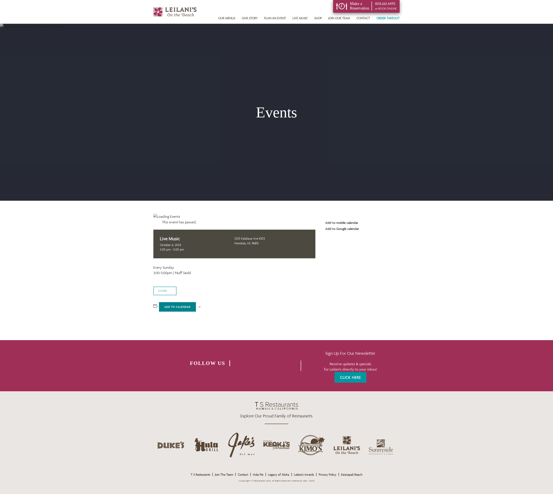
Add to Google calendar (341, 229)
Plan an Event (275, 18)
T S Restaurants (200, 474)
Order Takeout (388, 18)
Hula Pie (258, 474)
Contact (363, 18)
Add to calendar (177, 306)
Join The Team (224, 474)
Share (162, 291)
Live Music (300, 18)
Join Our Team (339, 18)
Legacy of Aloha (278, 474)
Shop (318, 18)
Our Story (250, 18)
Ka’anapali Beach (351, 474)
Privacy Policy (327, 474)
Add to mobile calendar (341, 223)
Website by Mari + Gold (302, 481)
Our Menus (226, 18)
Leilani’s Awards (304, 474)
